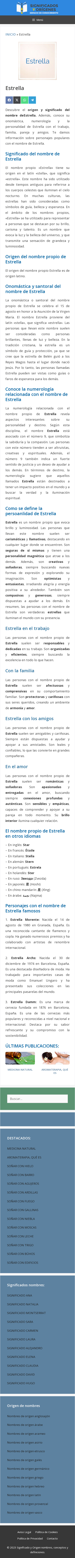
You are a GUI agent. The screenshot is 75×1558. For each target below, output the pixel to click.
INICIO (10, 34)
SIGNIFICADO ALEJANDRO (24, 1348)
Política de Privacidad (30, 1538)
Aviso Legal (24, 1532)
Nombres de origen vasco (24, 1512)
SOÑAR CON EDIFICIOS (22, 1263)
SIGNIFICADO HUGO (21, 1383)
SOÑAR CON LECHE (20, 1236)
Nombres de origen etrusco (26, 1451)
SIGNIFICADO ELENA (21, 1357)
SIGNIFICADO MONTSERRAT (26, 1313)
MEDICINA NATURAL (20, 1069)
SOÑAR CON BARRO (20, 1175)
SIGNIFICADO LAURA (21, 1339)
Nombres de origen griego (25, 1477)
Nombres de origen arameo (26, 1434)
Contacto (52, 1538)
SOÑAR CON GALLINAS (22, 1210)
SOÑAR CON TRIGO (20, 1245)
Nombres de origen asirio (24, 1442)
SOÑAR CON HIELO (20, 1166)
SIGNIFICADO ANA (19, 1295)
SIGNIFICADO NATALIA (22, 1304)
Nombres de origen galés (24, 1460)
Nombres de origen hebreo (25, 1486)
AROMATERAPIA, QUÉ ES (55, 1071)
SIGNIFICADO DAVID (21, 1374)
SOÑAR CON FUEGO (21, 1201)
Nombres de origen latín (24, 1495)
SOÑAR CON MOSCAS (21, 1227)
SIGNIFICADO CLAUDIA (22, 1366)
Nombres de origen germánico (28, 1469)
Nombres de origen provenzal (27, 1504)
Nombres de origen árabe (25, 1425)
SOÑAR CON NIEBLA (21, 1219)
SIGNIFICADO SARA (20, 1322)
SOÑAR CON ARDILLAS (22, 1192)
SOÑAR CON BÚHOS (21, 1254)
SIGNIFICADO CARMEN (22, 1331)
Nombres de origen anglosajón (28, 1416)
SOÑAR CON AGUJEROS (23, 1184)
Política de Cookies (46, 1532)
